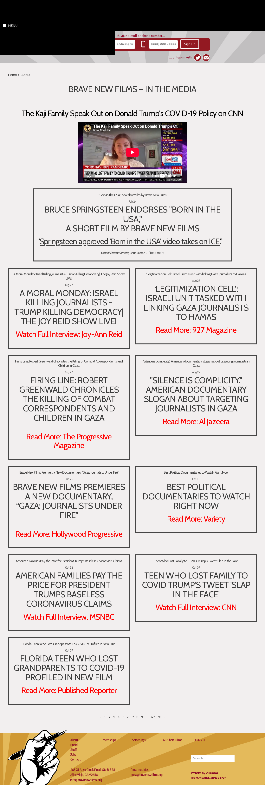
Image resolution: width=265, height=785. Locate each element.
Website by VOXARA (204, 772)
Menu (13, 25)
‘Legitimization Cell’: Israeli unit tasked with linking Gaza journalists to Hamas (196, 274)
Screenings (138, 739)
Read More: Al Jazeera (196, 421)
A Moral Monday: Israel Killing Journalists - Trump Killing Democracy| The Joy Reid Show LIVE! (69, 276)
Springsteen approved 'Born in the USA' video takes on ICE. (130, 241)
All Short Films (172, 739)
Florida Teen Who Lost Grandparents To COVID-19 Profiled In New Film (69, 644)
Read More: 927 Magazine (196, 330)
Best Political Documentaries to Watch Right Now (196, 472)
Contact (75, 759)
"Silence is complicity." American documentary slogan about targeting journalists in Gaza (196, 363)
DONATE (200, 739)
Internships (108, 739)
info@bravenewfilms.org (86, 779)
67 (153, 717)
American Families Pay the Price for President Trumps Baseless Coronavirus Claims (69, 561)
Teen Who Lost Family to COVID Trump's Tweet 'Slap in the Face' (196, 561)
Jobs (73, 754)
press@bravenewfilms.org (146, 774)
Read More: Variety (196, 519)
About (25, 75)
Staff (73, 749)
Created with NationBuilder (208, 778)
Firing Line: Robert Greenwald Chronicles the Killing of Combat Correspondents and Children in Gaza (69, 363)
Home (12, 75)
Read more (156, 252)
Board (74, 744)
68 (159, 717)
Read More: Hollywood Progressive (68, 534)
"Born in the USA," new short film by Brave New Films (132, 195)
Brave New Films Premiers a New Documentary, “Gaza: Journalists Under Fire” (69, 472)
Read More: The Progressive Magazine (69, 441)
